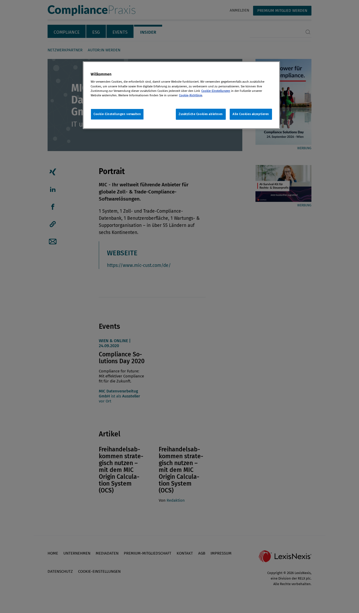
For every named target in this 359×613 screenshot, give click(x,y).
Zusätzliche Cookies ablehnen (201, 114)
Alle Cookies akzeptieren (251, 114)
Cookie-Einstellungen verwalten (117, 114)
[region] (181, 95)
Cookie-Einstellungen (215, 91)
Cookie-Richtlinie (190, 95)
